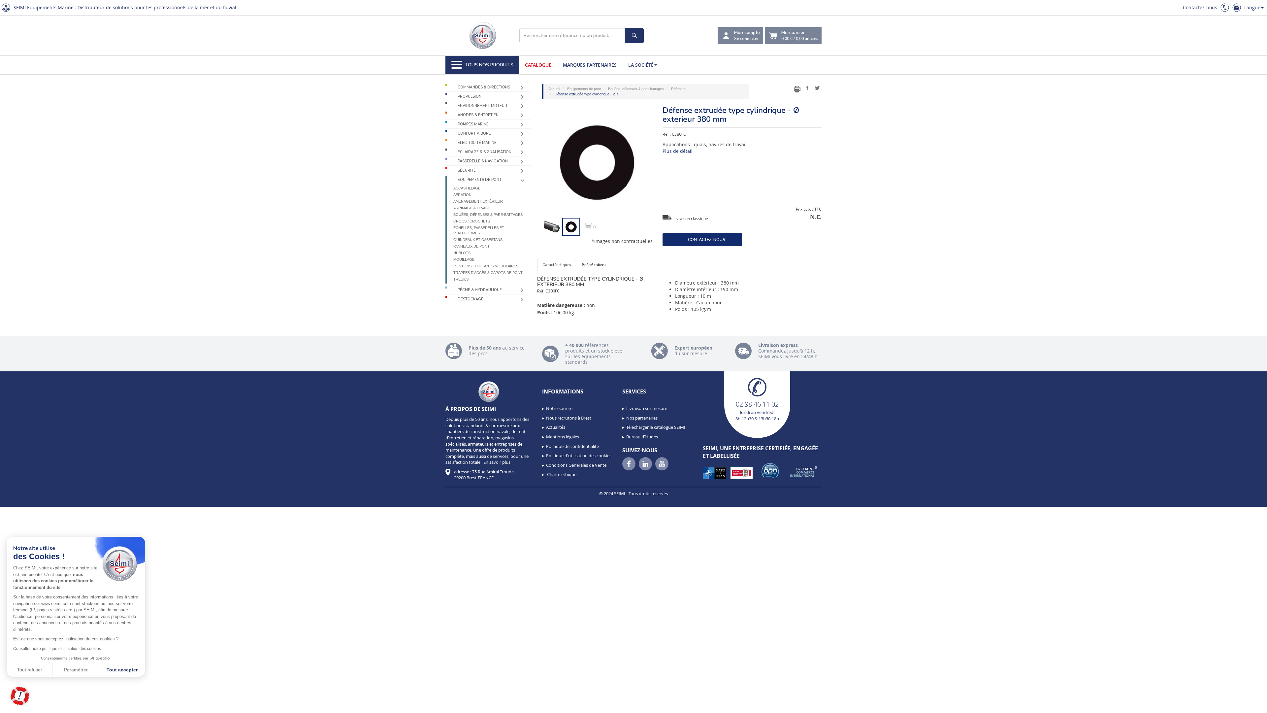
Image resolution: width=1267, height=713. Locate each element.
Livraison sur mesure (646, 408)
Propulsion (469, 96)
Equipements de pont (480, 179)
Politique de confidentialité (572, 446)
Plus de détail (678, 151)
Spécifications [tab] (594, 264)
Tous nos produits (489, 65)
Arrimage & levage (472, 208)
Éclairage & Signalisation (484, 152)
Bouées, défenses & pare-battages (488, 215)
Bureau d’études (642, 437)
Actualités (555, 427)
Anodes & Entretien (478, 115)
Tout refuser (29, 669)
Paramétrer (76, 669)
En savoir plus (496, 462)
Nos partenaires (642, 418)
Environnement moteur (482, 105)
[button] (20, 696)
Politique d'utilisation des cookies (578, 455)
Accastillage (466, 188)
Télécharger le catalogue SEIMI (655, 427)
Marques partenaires (590, 65)
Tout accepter (122, 669)
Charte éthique (561, 474)
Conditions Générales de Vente (576, 465)
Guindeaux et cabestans (478, 240)
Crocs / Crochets (471, 221)
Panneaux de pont (471, 246)
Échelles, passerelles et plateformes (478, 230)
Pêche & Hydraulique (480, 290)
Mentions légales (562, 437)
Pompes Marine (473, 124)
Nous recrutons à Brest (568, 418)
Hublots (462, 253)
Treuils (461, 279)
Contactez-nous (1200, 7)
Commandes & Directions (484, 87)
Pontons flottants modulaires (485, 266)
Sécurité (467, 170)
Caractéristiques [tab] (556, 264)
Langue (1252, 7)
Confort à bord (475, 133)
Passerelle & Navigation (483, 161)
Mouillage (463, 259)
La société (641, 65)
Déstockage (470, 299)
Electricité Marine (477, 142)
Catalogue (538, 65)
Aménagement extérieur (478, 201)
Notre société (559, 408)
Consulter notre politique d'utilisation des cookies (57, 648)
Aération (462, 195)
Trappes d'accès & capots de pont (488, 273)
